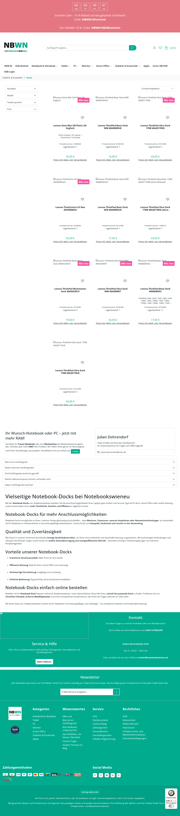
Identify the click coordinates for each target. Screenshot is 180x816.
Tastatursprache (14, 102)
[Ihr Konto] (154, 47)
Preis (9, 109)
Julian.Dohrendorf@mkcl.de (113, 452)
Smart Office (39, 731)
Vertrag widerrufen (90, 792)
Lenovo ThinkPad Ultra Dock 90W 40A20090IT (113, 290)
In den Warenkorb (70, 166)
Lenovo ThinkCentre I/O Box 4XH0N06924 (70, 208)
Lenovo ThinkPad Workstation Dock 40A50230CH (70, 290)
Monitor (37, 727)
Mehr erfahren (44, 661)
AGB (125, 716)
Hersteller (11, 88)
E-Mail (75, 451)
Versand (20, 596)
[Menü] (175, 790)
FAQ (95, 716)
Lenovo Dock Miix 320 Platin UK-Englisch (70, 126)
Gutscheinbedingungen (134, 738)
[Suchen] (132, 47)
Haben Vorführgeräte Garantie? (19, 485)
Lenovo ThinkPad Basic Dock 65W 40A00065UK (113, 208)
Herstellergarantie (102, 735)
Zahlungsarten (100, 727)
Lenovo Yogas (70, 741)
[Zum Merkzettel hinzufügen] (82, 117)
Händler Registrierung (104, 738)
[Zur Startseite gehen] (16, 48)
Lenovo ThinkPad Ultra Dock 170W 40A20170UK (70, 371)
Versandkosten (100, 731)
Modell (10, 95)
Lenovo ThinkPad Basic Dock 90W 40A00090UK (113, 126)
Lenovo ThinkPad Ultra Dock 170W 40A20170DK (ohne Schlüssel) (155, 208)
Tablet (36, 720)
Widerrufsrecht (130, 723)
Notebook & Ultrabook (44, 716)
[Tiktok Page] (118, 775)
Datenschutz (129, 720)
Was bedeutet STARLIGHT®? (70, 729)
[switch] (171, 806)
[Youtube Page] (106, 775)
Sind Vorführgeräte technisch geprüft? (22, 473)
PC (34, 723)
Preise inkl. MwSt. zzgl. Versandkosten (70, 160)
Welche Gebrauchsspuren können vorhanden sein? (28, 479)
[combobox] (86, 47)
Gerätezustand (100, 720)
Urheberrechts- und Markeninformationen (134, 733)
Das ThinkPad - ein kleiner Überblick (72, 736)
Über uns (67, 716)
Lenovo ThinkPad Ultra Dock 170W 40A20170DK (155, 126)
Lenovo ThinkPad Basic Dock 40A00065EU (155, 290)
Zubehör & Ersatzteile (44, 735)
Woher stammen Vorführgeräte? (19, 467)
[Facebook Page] (95, 775)
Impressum (129, 727)
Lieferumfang (100, 723)
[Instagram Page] (101, 775)
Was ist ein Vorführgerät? (16, 462)
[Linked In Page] (112, 775)
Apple (36, 738)
